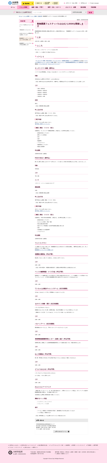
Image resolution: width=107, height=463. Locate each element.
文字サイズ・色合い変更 (71, 3)
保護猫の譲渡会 (65, 60)
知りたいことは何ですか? (24, 12)
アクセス (11, 447)
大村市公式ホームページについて (28, 445)
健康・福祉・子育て (37, 7)
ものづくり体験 (49, 62)
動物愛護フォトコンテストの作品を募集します (26, 44)
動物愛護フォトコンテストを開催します (44, 249)
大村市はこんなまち (13, 445)
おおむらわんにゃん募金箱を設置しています (26, 34)
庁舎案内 (89, 445)
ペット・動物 (33, 16)
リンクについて (81, 445)
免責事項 (68, 445)
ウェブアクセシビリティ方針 (56, 445)
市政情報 (93, 7)
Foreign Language (94, 3)
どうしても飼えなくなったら (26, 25)
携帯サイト (35, 447)
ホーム (13, 7)
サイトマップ (19, 447)
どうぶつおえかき (43, 64)
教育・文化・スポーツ (54, 7)
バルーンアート (60, 62)
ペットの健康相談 (74, 60)
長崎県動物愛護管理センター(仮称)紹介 (75, 62)
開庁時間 (96, 445)
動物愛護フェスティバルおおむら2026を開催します (26, 39)
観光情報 (83, 7)
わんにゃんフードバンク (53, 64)
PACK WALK (49, 60)
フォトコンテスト (57, 60)
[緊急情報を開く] (32, 3)
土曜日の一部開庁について (62, 453)
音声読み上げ (84, 3)
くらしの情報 (23, 7)
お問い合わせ (27, 447)
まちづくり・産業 (71, 7)
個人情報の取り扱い (43, 445)
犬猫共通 (40, 16)
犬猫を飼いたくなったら (25, 29)
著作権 (73, 445)
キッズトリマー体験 (40, 60)
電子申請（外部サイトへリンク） (42, 123)
